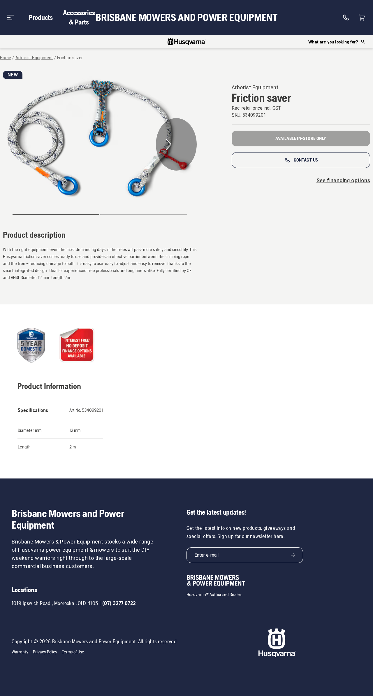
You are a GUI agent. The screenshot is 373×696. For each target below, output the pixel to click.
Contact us (306, 160)
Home (5, 58)
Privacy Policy (45, 652)
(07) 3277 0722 (119, 603)
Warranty (20, 652)
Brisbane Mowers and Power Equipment (186, 17)
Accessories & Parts (79, 17)
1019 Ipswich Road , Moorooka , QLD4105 (55, 603)
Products (41, 17)
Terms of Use (73, 652)
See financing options (343, 181)
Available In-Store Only (300, 138)
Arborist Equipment (34, 58)
